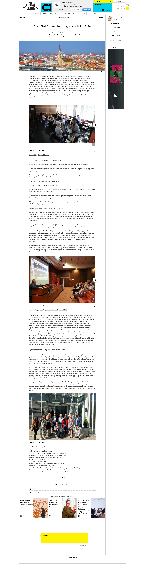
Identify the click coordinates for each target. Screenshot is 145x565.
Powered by (56, 10)
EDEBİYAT (44, 13)
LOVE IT (115, 47)
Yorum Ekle (83, 545)
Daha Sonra (75, 9)
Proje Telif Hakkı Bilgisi (59, 496)
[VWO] (61, 10)
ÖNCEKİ (22, 17)
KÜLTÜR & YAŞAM (55, 13)
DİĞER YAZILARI (116, 28)
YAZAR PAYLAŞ (116, 36)
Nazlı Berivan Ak (38, 489)
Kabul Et (87, 9)
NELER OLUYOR (92, 13)
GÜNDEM (82, 13)
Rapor (71, 496)
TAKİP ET (115, 32)
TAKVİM (75, 13)
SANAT (37, 13)
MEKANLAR (67, 13)
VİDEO (101, 13)
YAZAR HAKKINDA (116, 23)
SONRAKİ (101, 17)
